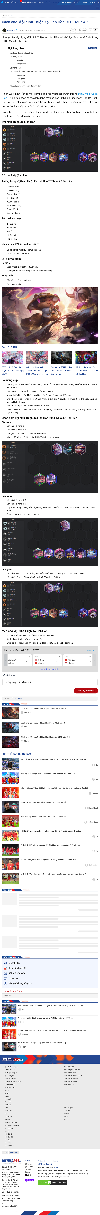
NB (97, 851)
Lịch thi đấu (9, 2)
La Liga (7, 1093)
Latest (5, 1152)
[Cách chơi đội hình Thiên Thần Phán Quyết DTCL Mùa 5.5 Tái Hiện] (37, 357)
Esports (13, 15)
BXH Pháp (8, 1143)
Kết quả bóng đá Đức (71, 1078)
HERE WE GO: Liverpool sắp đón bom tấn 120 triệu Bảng (44, 802)
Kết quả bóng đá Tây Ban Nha (73, 1076)
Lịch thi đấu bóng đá (11, 1067)
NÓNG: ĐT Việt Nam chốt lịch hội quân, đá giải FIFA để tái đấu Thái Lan (51, 831)
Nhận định (55, 2)
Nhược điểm (21, 64)
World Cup (8, 1105)
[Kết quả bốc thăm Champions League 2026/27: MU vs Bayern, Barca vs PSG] (10, 764)
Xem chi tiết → (91, 650)
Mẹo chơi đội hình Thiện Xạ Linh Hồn (25, 86)
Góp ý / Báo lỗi (86, 691)
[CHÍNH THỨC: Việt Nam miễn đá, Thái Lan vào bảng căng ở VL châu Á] (10, 850)
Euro (6, 1108)
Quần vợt (67, 1111)
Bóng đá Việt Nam (29, 2)
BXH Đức (8, 1140)
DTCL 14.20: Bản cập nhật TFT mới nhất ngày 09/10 (13, 370)
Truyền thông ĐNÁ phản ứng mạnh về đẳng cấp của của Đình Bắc (48, 859)
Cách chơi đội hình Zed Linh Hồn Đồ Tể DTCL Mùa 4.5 (44, 723)
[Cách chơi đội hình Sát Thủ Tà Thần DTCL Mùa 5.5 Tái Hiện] (86, 357)
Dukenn (95, 794)
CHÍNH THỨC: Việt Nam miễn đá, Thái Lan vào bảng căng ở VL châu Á (50, 845)
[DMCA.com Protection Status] (53, 1182)
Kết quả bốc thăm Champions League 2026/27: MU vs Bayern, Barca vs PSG (53, 759)
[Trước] (5, 660)
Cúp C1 (7, 1090)
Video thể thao (9, 1084)
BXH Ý (7, 1131)
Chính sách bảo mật (45, 1164)
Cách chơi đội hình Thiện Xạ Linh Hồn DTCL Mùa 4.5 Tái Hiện (35, 71)
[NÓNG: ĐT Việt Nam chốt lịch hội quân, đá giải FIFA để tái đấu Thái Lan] (10, 835)
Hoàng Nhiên (93, 822)
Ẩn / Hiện (92, 48)
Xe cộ (66, 1116)
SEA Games (9, 1116)
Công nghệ (14, 1152)
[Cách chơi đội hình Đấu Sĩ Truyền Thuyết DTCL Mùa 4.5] (10, 713)
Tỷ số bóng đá (9, 1076)
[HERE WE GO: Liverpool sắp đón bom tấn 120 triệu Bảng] (10, 807)
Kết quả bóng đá (10, 1070)
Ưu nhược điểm (16, 56)
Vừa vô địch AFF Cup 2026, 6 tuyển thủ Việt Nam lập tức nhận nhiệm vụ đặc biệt (54, 788)
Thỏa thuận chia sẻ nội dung (48, 1161)
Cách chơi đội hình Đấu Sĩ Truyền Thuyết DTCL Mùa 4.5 (44, 708)
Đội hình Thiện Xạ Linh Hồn (21, 53)
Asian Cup (8, 1111)
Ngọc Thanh (93, 808)
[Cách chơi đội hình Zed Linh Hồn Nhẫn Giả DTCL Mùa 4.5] (10, 741)
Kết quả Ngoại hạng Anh (72, 1070)
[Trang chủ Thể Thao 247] (2, 2)
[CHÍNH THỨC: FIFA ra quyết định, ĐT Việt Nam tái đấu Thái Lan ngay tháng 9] (10, 878)
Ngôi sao (8, 996)
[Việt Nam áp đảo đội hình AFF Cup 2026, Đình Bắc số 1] (10, 821)
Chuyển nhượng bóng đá (13, 1081)
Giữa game (21, 79)
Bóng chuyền (88, 2)
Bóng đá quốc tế (43, 2)
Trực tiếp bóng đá (10, 1078)
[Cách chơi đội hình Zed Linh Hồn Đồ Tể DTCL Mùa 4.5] (10, 727)
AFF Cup (7, 1119)
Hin (96, 765)
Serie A (7, 1096)
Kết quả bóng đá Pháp (71, 1081)
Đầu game (21, 75)
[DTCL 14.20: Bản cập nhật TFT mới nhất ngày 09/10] (13, 357)
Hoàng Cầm (93, 865)
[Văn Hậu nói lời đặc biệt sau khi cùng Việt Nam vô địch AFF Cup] (10, 778)
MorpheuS (28, 712)
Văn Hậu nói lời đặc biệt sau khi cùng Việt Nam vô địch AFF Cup (48, 774)
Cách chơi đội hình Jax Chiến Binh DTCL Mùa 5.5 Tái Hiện (61, 370)
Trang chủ (5, 15)
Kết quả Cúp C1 (69, 1067)
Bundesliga (8, 1099)
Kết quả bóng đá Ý (70, 1073)
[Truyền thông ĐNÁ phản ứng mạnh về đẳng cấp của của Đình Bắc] (10, 864)
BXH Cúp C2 (9, 1137)
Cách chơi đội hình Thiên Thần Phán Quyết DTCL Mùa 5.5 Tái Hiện (37, 370)
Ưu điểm (20, 60)
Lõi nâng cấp (15, 68)
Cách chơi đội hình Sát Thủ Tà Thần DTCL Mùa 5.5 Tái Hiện (86, 370)
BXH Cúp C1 (9, 1134)
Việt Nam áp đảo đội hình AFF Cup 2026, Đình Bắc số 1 (44, 817)
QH (97, 837)
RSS (28, 1172)
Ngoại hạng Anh (10, 1087)
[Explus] (50, 680)
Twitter (29, 1169)
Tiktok (29, 1175)
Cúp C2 (7, 1113)
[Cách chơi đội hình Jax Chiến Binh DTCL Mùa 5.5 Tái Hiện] (62, 357)
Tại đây (55, 1167)
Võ (65, 1119)
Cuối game (21, 82)
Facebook (30, 1167)
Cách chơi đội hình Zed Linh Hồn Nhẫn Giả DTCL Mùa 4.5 (45, 737)
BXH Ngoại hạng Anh (12, 1125)
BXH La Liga (9, 1128)
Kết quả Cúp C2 (69, 1084)
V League (8, 1102)
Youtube (29, 1164)
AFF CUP (18, 2)
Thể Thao (77, 2)
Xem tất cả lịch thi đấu (50, 669)
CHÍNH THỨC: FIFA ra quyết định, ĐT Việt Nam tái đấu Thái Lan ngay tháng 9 (53, 874)
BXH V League (9, 1146)
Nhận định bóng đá (11, 1073)
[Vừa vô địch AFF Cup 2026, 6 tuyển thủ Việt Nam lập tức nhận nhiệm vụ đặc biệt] (10, 792)
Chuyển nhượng (67, 2)
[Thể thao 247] (12, 1059)
